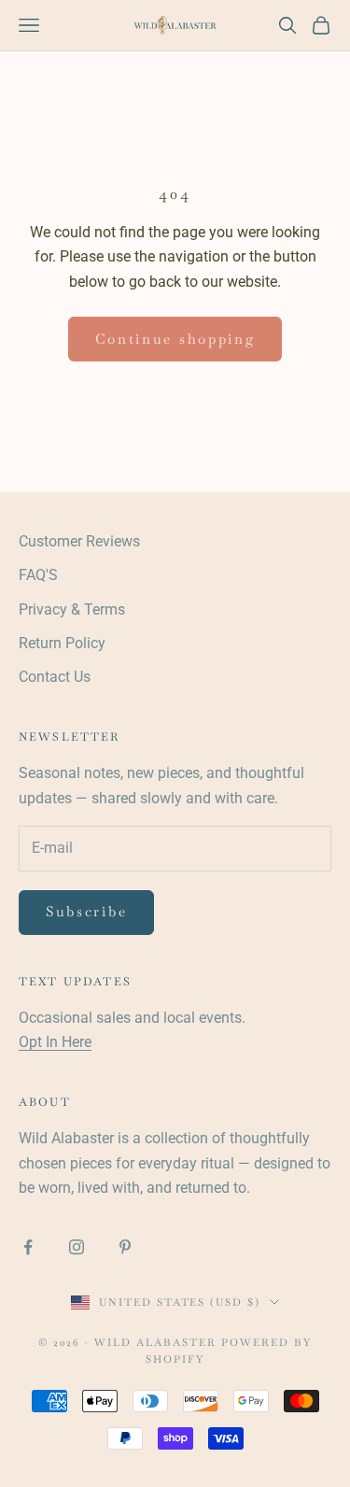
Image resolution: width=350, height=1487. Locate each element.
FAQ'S (38, 575)
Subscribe (86, 911)
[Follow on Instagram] (76, 1247)
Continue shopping (175, 338)
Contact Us (55, 677)
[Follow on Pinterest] (125, 1247)
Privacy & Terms (72, 609)
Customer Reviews (79, 541)
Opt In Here (55, 1042)
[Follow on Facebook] (28, 1247)
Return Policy (62, 643)
